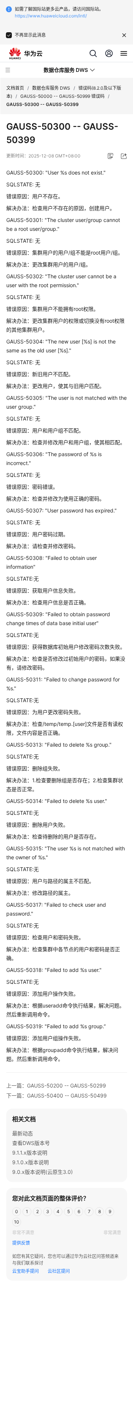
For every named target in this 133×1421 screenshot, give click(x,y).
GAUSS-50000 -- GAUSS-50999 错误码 (62, 96)
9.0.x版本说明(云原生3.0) (42, 1172)
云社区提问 (59, 1271)
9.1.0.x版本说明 (30, 1162)
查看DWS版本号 (31, 1143)
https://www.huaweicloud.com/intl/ (51, 16)
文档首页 (15, 88)
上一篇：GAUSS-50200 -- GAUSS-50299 (56, 1085)
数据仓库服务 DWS (51, 88)
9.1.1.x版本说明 (29, 1152)
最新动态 (22, 1133)
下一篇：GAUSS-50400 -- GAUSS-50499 (56, 1095)
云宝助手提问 (25, 1271)
